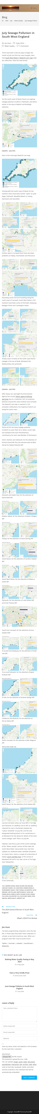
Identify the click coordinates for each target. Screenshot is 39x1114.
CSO (14, 888)
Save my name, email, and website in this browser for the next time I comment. (19, 1047)
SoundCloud (28, 943)
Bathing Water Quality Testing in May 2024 (19, 960)
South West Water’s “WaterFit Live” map (19, 58)
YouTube (12, 943)
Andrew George (10, 886)
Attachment (6, 1054)
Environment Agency (8, 890)
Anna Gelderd (20, 886)
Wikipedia (5, 946)
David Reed (19, 888)
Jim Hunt (8, 43)
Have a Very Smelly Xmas (19, 973)
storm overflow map (14, 857)
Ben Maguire (29, 886)
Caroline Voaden (7, 888)
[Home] (2, 21)
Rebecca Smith (15, 894)
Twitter (4, 943)
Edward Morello (28, 888)
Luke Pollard (12, 892)
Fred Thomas (20, 890)
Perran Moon (6, 894)
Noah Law (30, 892)
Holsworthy (28, 890)
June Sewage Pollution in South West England (19, 987)
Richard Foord (25, 894)
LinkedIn (19, 943)
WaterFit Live (21, 898)
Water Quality (10, 46)
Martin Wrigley (21, 892)
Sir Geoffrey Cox (14, 896)
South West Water (25, 896)
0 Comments (24, 46)
